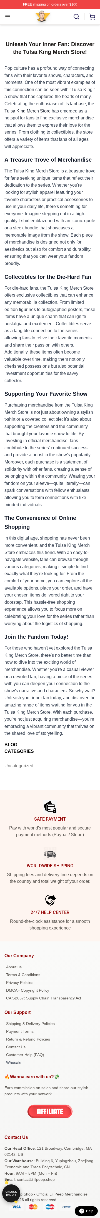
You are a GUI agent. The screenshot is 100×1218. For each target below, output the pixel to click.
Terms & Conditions (23, 975)
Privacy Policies (19, 982)
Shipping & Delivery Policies (30, 1023)
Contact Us (16, 1047)
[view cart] (92, 16)
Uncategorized (15, 765)
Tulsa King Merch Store (27, 111)
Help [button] (89, 1211)
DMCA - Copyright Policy (27, 990)
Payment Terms (20, 1031)
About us (14, 967)
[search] (76, 16)
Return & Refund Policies (28, 1039)
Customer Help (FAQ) (25, 1054)
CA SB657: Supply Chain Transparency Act (43, 998)
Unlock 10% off (11, 1193)
